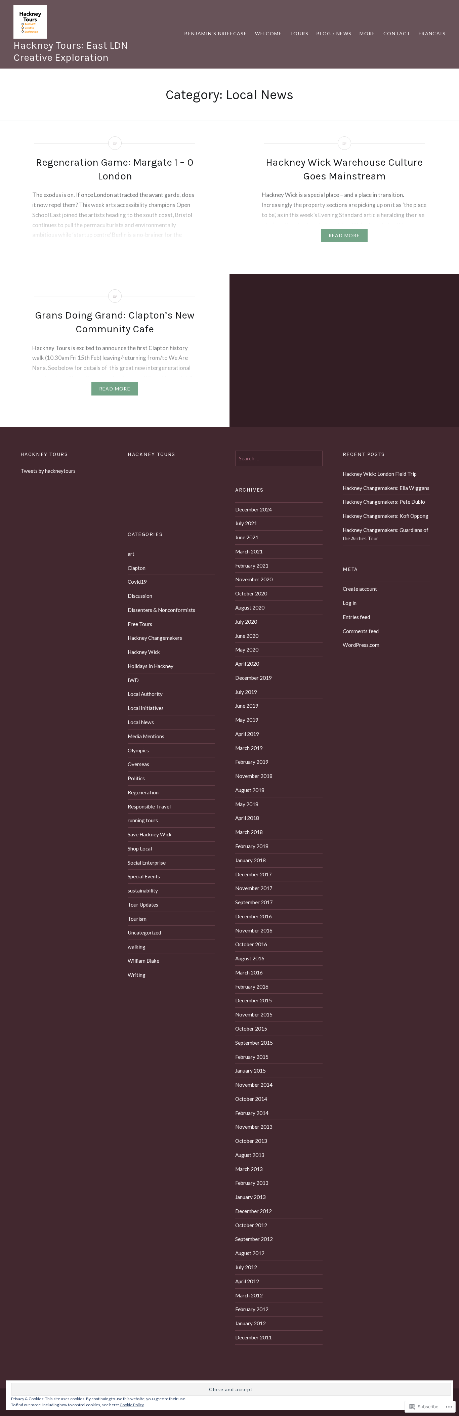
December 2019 (253, 678)
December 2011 (253, 1337)
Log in (350, 603)
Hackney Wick (144, 652)
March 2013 (249, 1169)
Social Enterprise (147, 863)
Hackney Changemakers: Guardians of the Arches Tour (385, 534)
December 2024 (253, 509)
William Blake (143, 961)
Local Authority (145, 694)
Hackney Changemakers (155, 638)
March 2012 (249, 1295)
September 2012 (254, 1239)
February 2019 (251, 762)
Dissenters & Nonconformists (161, 610)
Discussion (140, 596)
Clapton (136, 568)
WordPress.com (361, 645)
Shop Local (140, 848)
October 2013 (251, 1141)
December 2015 (253, 1000)
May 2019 (246, 720)
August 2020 (249, 608)
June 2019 (246, 706)
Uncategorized (144, 932)
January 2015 (250, 1071)
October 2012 (251, 1225)
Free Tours (140, 624)
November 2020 (254, 579)
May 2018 (246, 804)
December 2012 (253, 1211)
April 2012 (247, 1281)
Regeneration (143, 792)
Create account (360, 589)
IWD (133, 680)
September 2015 (254, 1043)
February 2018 (251, 846)
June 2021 (246, 537)
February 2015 (251, 1057)
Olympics (138, 750)
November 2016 (254, 930)
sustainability (143, 890)
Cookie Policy (132, 1404)
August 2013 (249, 1155)
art (131, 554)
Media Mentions (146, 736)
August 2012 (249, 1253)
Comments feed (361, 631)
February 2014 (251, 1113)
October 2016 (251, 944)
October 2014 (251, 1099)
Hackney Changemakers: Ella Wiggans (386, 488)
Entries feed (356, 617)
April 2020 (247, 664)
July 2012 (246, 1267)
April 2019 (247, 734)
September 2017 (254, 902)
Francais (432, 33)
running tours (143, 820)
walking (136, 947)
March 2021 (249, 551)
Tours (299, 33)
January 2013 (250, 1197)
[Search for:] (279, 458)
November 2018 (254, 776)
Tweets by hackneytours (48, 471)
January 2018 (250, 860)
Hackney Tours (44, 454)
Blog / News (334, 33)
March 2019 (249, 748)
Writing (136, 975)
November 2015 (254, 1014)
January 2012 (250, 1323)
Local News (141, 722)
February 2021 (251, 566)
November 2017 (254, 888)
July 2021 (246, 523)
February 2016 (251, 987)
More (367, 33)
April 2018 (247, 818)
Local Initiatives (146, 708)
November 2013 (254, 1127)
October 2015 (251, 1029)
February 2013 (251, 1183)
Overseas (138, 764)
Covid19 (137, 582)
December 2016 (253, 916)
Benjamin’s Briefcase (215, 33)
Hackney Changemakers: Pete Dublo (384, 502)
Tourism (137, 919)
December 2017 (253, 874)
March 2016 (249, 972)
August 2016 (249, 958)
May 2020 (246, 650)
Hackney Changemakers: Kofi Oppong (385, 516)
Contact (397, 33)
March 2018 (249, 832)
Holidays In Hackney (150, 666)
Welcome (268, 33)
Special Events (144, 876)
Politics (136, 778)
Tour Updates (143, 905)
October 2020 (251, 593)
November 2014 (254, 1085)
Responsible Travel (149, 806)
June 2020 (246, 636)
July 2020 (246, 622)
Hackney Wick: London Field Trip (380, 474)
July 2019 (246, 692)
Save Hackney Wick (150, 834)
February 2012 (251, 1309)
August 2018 (249, 790)
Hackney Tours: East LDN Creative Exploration (70, 51)
